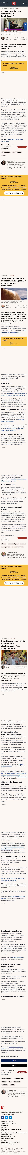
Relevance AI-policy (6, 1134)
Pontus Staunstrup (12, 552)
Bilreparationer (6, 152)
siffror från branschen (16, 957)
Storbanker (17, 1081)
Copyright (3, 1127)
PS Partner (4, 1140)
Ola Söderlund (11, 161)
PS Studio (12, 638)
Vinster (12, 1084)
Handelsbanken (19, 1078)
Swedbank (4, 1084)
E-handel (18, 8)
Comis (4, 544)
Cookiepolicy (4, 1131)
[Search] (23, 3)
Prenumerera (22, 146)
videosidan (9, 679)
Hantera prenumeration (7, 1121)
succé (3, 155)
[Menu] (26, 3)
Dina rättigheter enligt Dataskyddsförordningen (14, 1133)
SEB (10, 1081)
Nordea (4, 1081)
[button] (14, 1060)
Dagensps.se (4, 8)
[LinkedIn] (10, 1117)
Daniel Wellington (13, 544)
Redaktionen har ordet (7, 1138)
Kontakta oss (4, 1125)
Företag (12, 8)
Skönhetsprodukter (18, 547)
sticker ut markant (21, 777)
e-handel (23, 544)
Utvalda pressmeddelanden (8, 1123)
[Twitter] (6, 1117)
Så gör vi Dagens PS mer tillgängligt (11, 1142)
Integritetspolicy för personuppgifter (11, 1129)
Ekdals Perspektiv (7, 1078)
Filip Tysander (5, 547)
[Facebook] (2, 1117)
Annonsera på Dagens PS (8, 1136)
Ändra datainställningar (7, 1144)
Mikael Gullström (11, 1090)
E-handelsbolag (17, 152)
